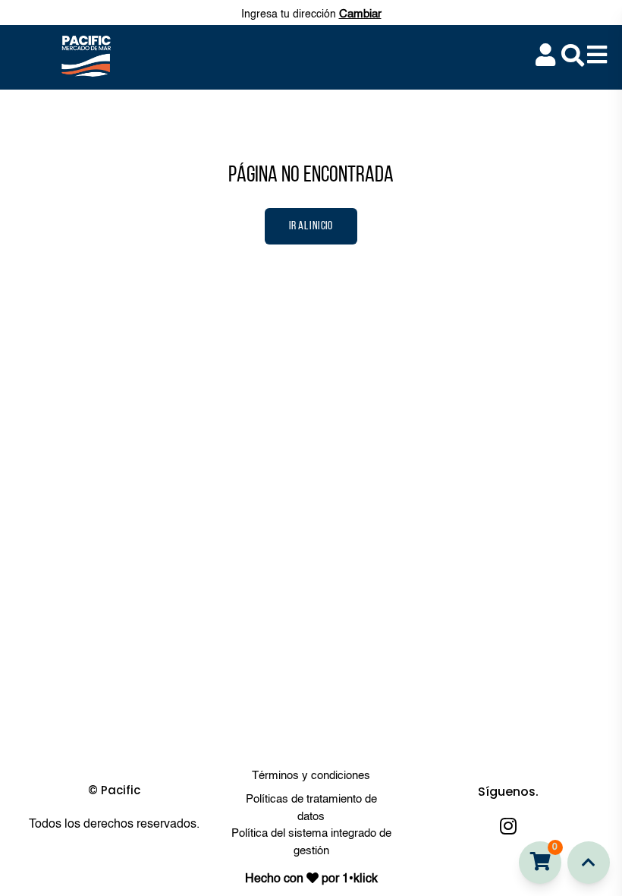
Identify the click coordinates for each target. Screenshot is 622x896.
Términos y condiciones (311, 775)
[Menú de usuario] (545, 56)
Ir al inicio (311, 226)
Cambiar (360, 14)
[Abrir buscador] (572, 55)
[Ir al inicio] (588, 862)
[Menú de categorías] (597, 56)
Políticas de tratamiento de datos (311, 807)
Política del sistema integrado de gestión (311, 842)
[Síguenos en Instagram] (508, 825)
